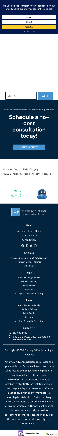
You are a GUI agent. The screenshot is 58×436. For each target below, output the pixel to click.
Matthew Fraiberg (29, 281)
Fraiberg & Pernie (21, 173)
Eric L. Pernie (29, 285)
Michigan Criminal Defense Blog (29, 293)
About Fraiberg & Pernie (29, 277)
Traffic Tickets (29, 266)
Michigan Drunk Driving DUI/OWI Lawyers (29, 258)
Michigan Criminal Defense (29, 262)
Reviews (29, 289)
